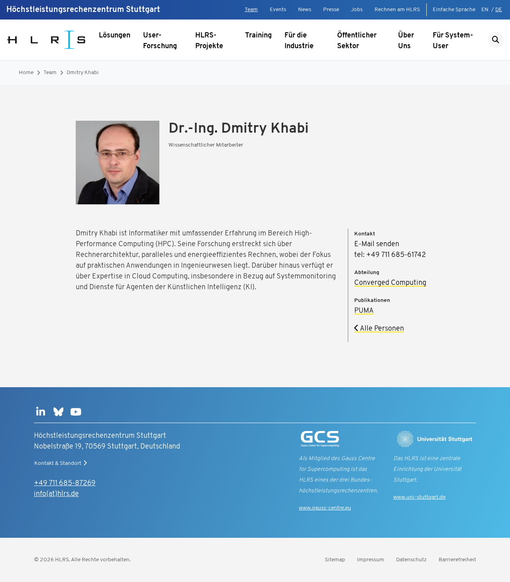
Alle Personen (381, 329)
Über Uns (406, 41)
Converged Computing (390, 283)
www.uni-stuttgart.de (419, 497)
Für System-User (453, 41)
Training (258, 35)
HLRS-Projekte (209, 41)
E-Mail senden (376, 244)
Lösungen (114, 35)
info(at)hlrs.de (56, 494)
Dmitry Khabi (83, 73)
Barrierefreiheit (457, 560)
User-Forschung (160, 41)
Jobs (357, 10)
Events (278, 10)
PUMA (364, 311)
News (304, 10)
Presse (331, 10)
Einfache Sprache (454, 10)
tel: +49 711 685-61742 (390, 255)
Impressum (370, 560)
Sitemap (335, 560)
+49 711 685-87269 (65, 483)
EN (484, 10)
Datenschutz (411, 560)
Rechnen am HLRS (397, 10)
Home (26, 73)
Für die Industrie (299, 41)
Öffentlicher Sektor (357, 41)
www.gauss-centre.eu (325, 508)
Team (251, 10)
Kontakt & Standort (57, 463)
